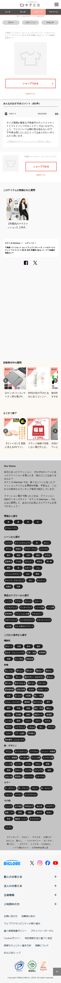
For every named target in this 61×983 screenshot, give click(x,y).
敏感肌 (49, 715)
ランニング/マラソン (13, 574)
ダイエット (41, 580)
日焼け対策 (20, 689)
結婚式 (8, 587)
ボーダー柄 (24, 758)
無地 (8, 770)
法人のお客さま (13, 886)
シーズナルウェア (27, 620)
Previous (5, 380)
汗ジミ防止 (19, 659)
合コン (46, 543)
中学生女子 (28, 806)
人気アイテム (30, 22)
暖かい (8, 677)
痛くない (31, 683)
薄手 (8, 708)
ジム (38, 568)
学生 (8, 819)
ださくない (42, 683)
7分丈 (8, 715)
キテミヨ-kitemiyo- (13, 243)
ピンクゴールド (30, 795)
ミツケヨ (34, 844)
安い (41, 727)
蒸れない (29, 671)
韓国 (28, 715)
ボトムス (28, 601)
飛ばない (39, 671)
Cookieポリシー (12, 938)
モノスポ (48, 840)
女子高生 (18, 806)
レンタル (8, 721)
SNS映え (31, 733)
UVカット (9, 646)
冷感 (19, 646)
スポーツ (28, 568)
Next (55, 380)
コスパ (8, 733)
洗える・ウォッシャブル (15, 652)
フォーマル (40, 776)
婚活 (38, 555)
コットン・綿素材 (48, 751)
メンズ (7, 12)
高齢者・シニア (21, 819)
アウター (18, 601)
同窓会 (18, 549)
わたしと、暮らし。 (15, 840)
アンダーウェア (26, 607)
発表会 (39, 561)
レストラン (43, 549)
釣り (31, 580)
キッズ (23, 12)
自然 (49, 770)
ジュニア (8, 806)
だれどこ (25, 837)
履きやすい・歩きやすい (34, 677)
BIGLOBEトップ (12, 952)
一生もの (31, 727)
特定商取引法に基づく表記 (38, 938)
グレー (35, 788)
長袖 (28, 708)
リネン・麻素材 (11, 758)
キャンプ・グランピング (15, 580)
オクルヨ (36, 837)
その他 (8, 626)
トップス (8, 601)
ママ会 (18, 561)
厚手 (48, 702)
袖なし (49, 708)
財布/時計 (9, 614)
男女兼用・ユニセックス (15, 740)
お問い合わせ (11, 916)
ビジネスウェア (11, 607)
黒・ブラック (23, 788)
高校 (18, 555)
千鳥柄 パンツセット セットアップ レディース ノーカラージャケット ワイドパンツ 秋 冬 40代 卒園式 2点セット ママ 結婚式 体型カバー (30, 250)
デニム (8, 751)
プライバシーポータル (42, 930)
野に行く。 (12, 844)
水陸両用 (42, 652)
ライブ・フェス (30, 549)
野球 (37, 574)
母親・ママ (9, 812)
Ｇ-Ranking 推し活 (40, 848)
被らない (8, 683)
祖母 (20, 812)
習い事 (49, 561)
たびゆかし (46, 844)
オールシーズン (11, 528)
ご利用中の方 (12, 904)
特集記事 (50, 22)
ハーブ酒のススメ (21, 848)
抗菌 (8, 659)
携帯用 (27, 702)
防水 (28, 646)
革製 (47, 764)
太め (8, 696)
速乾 (38, 646)
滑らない (20, 671)
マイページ (53, 12)
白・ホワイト (10, 788)
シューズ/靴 (39, 607)
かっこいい (28, 776)
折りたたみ (37, 702)
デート (8, 549)
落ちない (50, 677)
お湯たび (47, 837)
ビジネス (8, 543)
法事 (18, 587)
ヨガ (27, 574)
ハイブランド (20, 727)
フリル (28, 764)
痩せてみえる (20, 683)
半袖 (18, 708)
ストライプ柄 (48, 758)
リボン (38, 764)
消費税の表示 (28, 916)
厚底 (18, 721)
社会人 (49, 812)
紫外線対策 (9, 689)
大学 (28, 555)
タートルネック (21, 751)
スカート (37, 601)
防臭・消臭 (31, 652)
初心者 (39, 806)
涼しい (18, 677)
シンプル (28, 770)
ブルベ (38, 721)
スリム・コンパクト (13, 702)
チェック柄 (35, 758)
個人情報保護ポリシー (15, 930)
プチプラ (51, 727)
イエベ (28, 721)
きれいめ (8, 776)
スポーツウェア (11, 620)
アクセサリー (37, 614)
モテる (47, 721)
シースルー (34, 751)
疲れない (49, 671)
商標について (42, 945)
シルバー (8, 795)
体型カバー (38, 715)
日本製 (18, 715)
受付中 (11, 22)
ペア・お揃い (20, 733)
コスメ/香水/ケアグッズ (24, 626)
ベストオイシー (34, 840)
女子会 (47, 555)
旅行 (8, 555)
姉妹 (30, 812)
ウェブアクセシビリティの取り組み (22, 923)
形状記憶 (29, 659)
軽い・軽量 (38, 696)
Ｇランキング (13, 837)
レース (18, 764)
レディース (38, 12)
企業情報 (9, 895)
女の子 (39, 812)
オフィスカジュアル (23, 543)
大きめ (31, 689)
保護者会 (8, 561)
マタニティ (28, 561)
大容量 (28, 696)
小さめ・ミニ (42, 689)
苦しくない (9, 671)
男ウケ (8, 727)
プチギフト (50, 806)
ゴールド (18, 795)
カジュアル (38, 770)
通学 (8, 568)
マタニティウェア (44, 620)
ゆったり (18, 696)
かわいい (18, 770)
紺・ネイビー (46, 788)
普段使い (18, 776)
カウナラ (23, 844)
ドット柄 (8, 764)
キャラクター (35, 819)
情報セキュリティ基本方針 (17, 945)
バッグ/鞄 (50, 607)
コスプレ (8, 827)
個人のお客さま (13, 877)
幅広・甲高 (38, 708)
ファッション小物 (22, 614)
